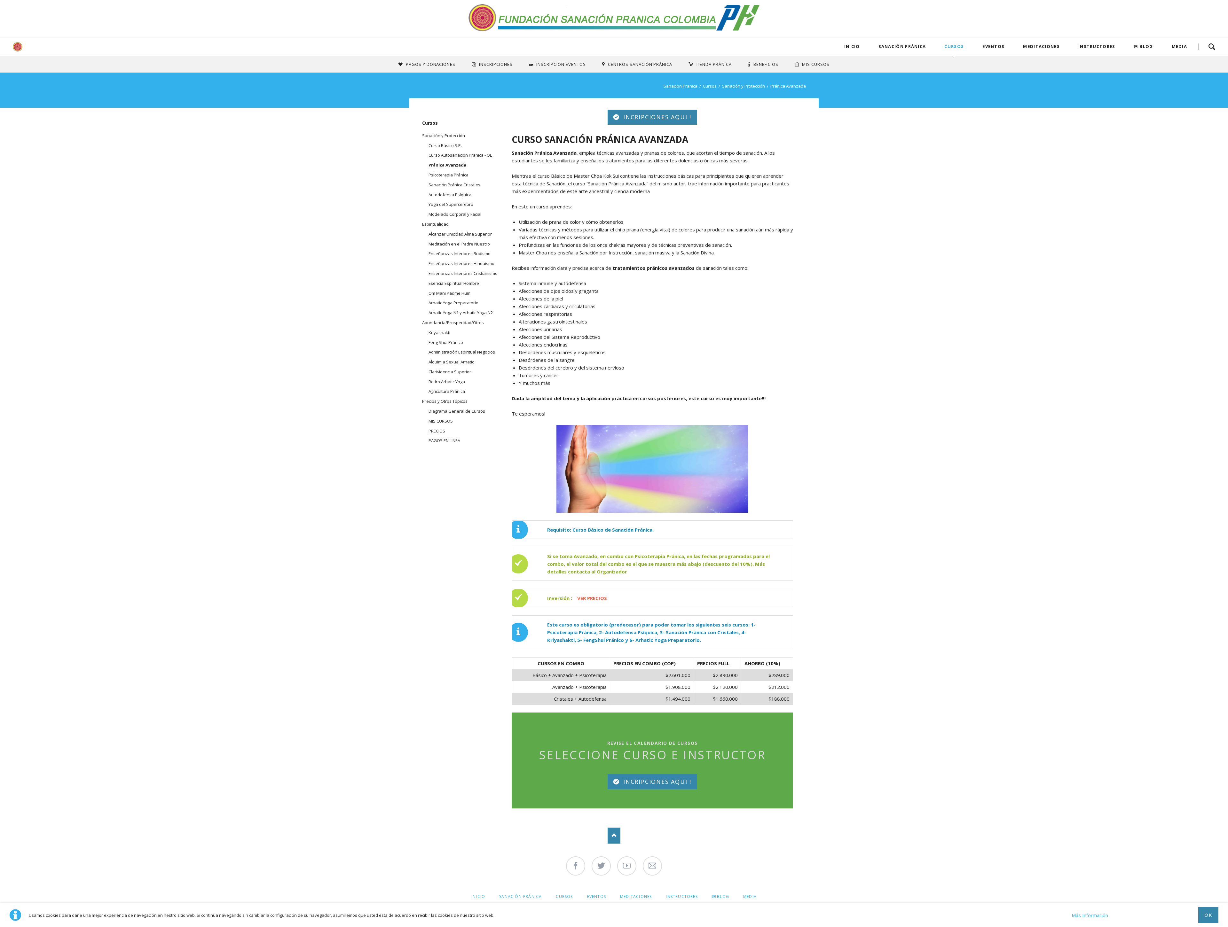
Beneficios (766, 64)
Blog (1146, 46)
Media (1179, 46)
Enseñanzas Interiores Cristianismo (463, 273)
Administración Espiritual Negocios (462, 352)
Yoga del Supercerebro (451, 204)
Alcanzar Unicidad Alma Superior (460, 234)
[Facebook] (575, 866)
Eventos (993, 46)
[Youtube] (626, 866)
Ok (1208, 915)
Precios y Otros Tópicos (445, 401)
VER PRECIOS (592, 598)
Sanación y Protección (743, 86)
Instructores (1096, 46)
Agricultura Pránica (447, 391)
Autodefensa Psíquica (450, 195)
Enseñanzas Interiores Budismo (460, 253)
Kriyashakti (439, 332)
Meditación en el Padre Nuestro (459, 244)
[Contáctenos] (652, 866)
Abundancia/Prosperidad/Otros (453, 322)
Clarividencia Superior (450, 372)
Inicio (852, 46)
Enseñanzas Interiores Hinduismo (461, 263)
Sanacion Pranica (680, 86)
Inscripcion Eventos (561, 64)
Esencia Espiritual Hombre (454, 283)
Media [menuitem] (750, 896)
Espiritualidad (435, 224)
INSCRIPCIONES (496, 64)
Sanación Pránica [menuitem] (520, 896)
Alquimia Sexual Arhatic (451, 362)
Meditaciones (1041, 46)
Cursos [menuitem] (564, 896)
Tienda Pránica (714, 64)
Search (1212, 46)
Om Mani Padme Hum (449, 293)
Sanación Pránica (902, 46)
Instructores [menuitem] (681, 896)
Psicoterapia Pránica (448, 175)
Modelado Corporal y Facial (455, 214)
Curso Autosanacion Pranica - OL (460, 155)
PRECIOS (437, 431)
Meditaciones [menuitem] (636, 896)
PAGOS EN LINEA (444, 440)
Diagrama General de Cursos (457, 411)
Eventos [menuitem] (596, 896)
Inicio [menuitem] (478, 896)
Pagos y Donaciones (431, 64)
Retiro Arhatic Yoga (447, 382)
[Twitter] (601, 866)
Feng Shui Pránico (446, 342)
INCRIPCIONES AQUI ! (656, 117)
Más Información (1090, 915)
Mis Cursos (816, 64)
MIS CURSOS (441, 421)
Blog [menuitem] (723, 896)
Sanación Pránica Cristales (454, 185)
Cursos (954, 46)
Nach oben (614, 836)
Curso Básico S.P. (445, 145)
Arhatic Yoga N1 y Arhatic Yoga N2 (461, 312)
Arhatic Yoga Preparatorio (453, 303)
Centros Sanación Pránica (640, 64)
